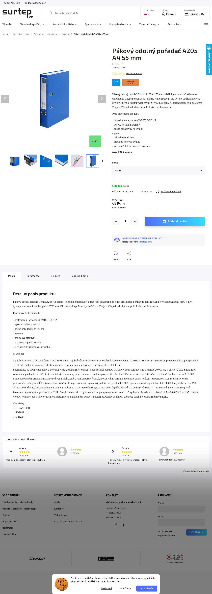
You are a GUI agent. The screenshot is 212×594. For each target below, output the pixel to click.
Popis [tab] (11, 276)
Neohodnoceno (134, 73)
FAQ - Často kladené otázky (68, 521)
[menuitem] (9, 24)
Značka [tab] (80, 276)
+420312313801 (113, 517)
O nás (57, 502)
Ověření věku (9, 534)
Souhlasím (148, 588)
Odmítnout (125, 588)
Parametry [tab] (33, 276)
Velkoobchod (60, 515)
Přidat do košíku (177, 221)
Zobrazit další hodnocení (195, 471)
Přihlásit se (196, 532)
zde (118, 581)
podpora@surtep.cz (116, 508)
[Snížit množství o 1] (116, 221)
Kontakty (59, 509)
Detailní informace (122, 152)
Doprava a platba (10, 521)
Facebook (115, 524)
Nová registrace (165, 531)
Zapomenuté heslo (167, 535)
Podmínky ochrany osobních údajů (19, 509)
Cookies (6, 515)
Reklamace (7, 528)
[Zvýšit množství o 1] (134, 221)
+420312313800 (113, 512)
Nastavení (106, 588)
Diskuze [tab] (55, 276)
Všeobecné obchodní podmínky (18, 502)
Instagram (123, 524)
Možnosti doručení (171, 191)
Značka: (118, 67)
